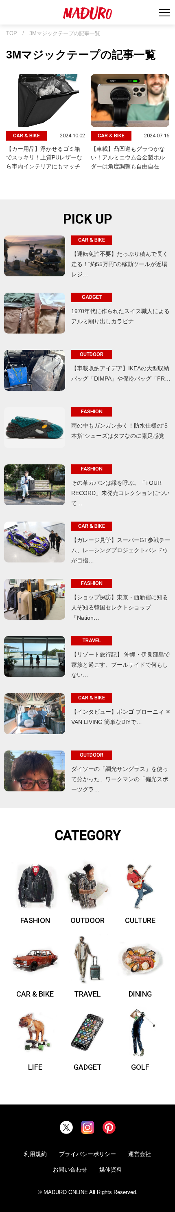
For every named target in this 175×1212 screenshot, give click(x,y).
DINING (140, 994)
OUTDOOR (87, 920)
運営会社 (139, 1154)
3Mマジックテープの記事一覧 (64, 33)
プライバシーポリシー (87, 1154)
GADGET (88, 1067)
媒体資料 (110, 1169)
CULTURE (140, 920)
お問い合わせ (70, 1169)
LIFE (35, 1067)
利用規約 (35, 1154)
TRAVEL (87, 994)
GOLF (140, 1067)
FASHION (35, 920)
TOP (11, 33)
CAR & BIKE (35, 994)
